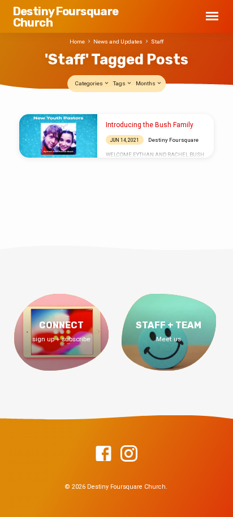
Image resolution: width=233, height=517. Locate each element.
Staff (157, 41)
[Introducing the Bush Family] (58, 135)
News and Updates (118, 41)
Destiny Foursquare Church (66, 17)
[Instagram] (129, 454)
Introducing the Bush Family (149, 125)
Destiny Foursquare (173, 140)
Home (77, 41)
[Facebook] (103, 454)
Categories (89, 83)
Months (146, 83)
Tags (120, 83)
